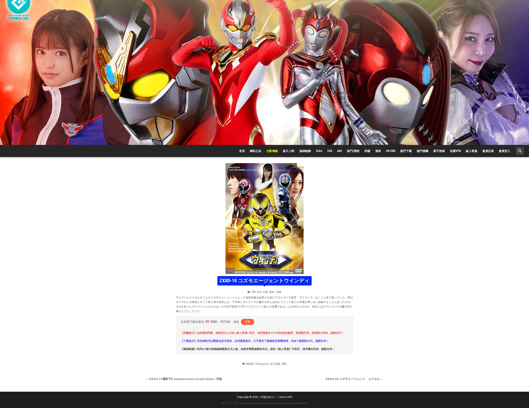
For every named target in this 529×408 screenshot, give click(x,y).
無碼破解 (305, 151)
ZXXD (284, 363)
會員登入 (504, 151)
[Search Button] (520, 151)
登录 (247, 322)
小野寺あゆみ (261, 363)
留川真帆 (275, 363)
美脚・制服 (275, 291)
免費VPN (455, 151)
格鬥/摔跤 (353, 151)
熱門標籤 (422, 151)
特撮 (367, 151)
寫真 (378, 151)
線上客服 (471, 151)
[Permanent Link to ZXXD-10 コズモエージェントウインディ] (264, 218)
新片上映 (288, 151)
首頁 (242, 151)
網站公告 (255, 151)
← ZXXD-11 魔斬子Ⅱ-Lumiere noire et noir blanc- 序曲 (184, 379)
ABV (339, 151)
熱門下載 (406, 151)
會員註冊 (488, 151)
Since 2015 (285, 396)
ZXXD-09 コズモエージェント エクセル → (354, 379)
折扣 (259, 291)
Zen (329, 151)
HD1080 (390, 151)
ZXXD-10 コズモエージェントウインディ (264, 281)
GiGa (319, 151)
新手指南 (439, 151)
